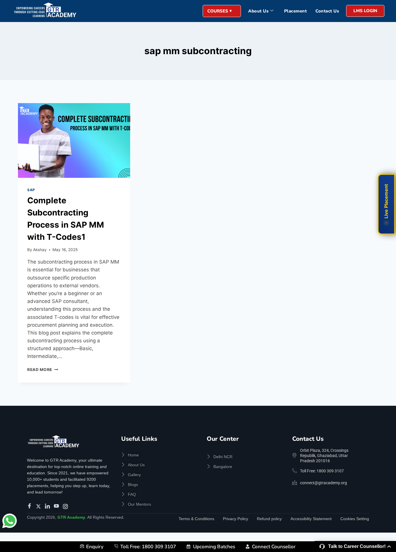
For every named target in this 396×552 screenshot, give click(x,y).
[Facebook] (30, 506)
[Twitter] (39, 506)
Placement (295, 11)
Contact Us (327, 11)
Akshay (40, 249)
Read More (42, 369)
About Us (258, 11)
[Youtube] (57, 506)
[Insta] (66, 506)
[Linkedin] (48, 506)
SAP (31, 190)
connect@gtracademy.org (323, 482)
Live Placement (386, 201)
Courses (217, 11)
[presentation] (74, 140)
